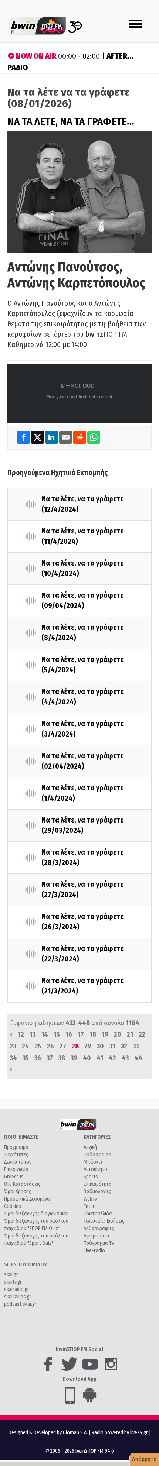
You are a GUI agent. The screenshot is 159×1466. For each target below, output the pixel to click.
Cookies (12, 1206)
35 (26, 1058)
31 (112, 1046)
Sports (91, 1177)
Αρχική (90, 1147)
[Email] (66, 437)
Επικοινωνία (16, 1169)
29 (87, 1046)
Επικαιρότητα (98, 1184)
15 (57, 1034)
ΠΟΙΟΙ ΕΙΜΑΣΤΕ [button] (21, 1137)
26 (50, 1046)
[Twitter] (38, 437)
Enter (89, 1206)
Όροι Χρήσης (17, 1191)
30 (100, 1046)
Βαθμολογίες (97, 1191)
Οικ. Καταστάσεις (22, 1184)
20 (117, 1034)
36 (37, 1058)
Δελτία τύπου (18, 1162)
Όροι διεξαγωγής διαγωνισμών (36, 1214)
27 (63, 1046)
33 (136, 1046)
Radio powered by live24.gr (120, 1432)
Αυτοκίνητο (95, 1169)
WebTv (90, 1199)
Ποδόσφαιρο (97, 1154)
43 (125, 1058)
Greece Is (14, 1177)
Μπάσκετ (93, 1162)
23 (13, 1046)
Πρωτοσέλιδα (98, 1214)
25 (38, 1046)
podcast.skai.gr (20, 1304)
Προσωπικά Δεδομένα (27, 1199)
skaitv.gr (13, 1282)
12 (21, 1034)
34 (13, 1058)
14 (44, 1034)
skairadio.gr (16, 1289)
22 (142, 1034)
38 (61, 1058)
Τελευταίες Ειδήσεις (104, 1221)
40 (87, 1058)
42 (112, 1058)
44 (138, 1058)
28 (75, 1046)
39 (74, 1058)
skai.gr (11, 1274)
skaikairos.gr (17, 1297)
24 (25, 1046)
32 (124, 1046)
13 (32, 1034)
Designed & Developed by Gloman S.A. (48, 1432)
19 (105, 1034)
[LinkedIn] (52, 437)
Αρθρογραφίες (99, 1228)
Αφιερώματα (96, 1236)
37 (50, 1058)
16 (68, 1034)
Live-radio (94, 1250)
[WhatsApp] (93, 437)
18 (92, 1034)
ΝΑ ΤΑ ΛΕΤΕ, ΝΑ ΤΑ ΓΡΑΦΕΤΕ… (70, 121)
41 (100, 1058)
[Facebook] (24, 437)
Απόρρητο (144, 1459)
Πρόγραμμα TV (99, 1243)
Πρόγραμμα (16, 1147)
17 (81, 1034)
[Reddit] (80, 437)
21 (130, 1034)
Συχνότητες (16, 1154)
